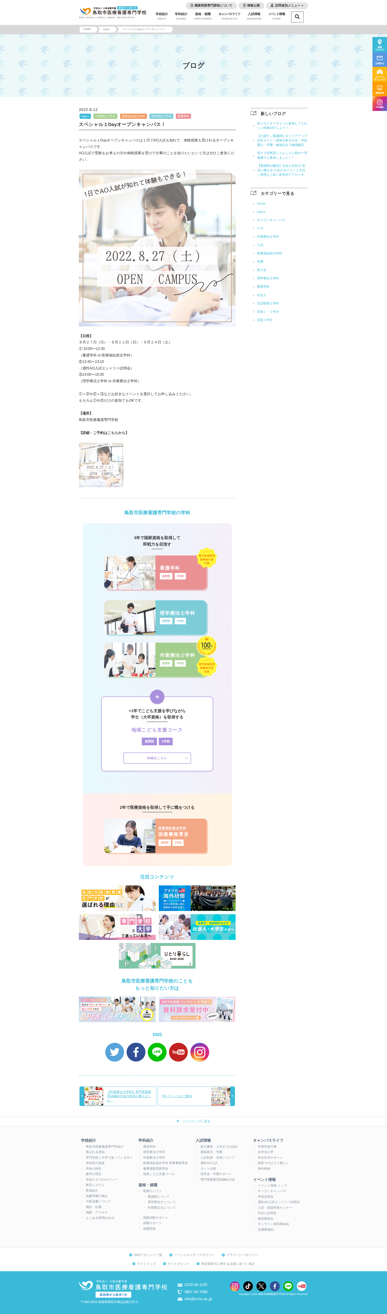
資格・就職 (203, 16)
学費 (260, 261)
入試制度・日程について (217, 1157)
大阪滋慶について (98, 1201)
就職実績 (149, 1228)
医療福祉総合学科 (133, 116)
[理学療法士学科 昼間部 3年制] (155, 633)
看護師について (159, 1196)
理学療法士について (162, 1202)
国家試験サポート (155, 1217)
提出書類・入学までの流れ (219, 1146)
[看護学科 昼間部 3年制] (155, 587)
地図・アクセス (97, 1212)
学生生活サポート (270, 1157)
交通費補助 (265, 1229)
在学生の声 (265, 1152)
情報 (276, 16)
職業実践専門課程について (213, 5)
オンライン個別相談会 (273, 1224)
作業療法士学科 (105, 116)
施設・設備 (93, 1207)
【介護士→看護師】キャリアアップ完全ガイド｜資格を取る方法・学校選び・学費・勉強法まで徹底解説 (282, 140)
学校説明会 (265, 1196)
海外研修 (264, 1168)
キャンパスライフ (268, 1140)
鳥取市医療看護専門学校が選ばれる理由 (104, 1149)
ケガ (260, 228)
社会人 (262, 295)
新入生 (262, 270)
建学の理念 (93, 1174)
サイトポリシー (178, 1264)
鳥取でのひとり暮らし (273, 1163)
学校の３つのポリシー (101, 1179)
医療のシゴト (152, 1191)
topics (85, 116)
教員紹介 (92, 1190)
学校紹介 (162, 16)
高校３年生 (265, 320)
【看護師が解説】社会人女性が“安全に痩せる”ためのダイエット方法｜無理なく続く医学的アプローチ (281, 170)
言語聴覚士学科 (268, 303)
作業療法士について (162, 1207)
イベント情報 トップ (272, 1185)
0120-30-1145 (196, 1284)
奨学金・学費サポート (216, 1174)
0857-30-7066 (196, 1292)
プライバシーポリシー (242, 1255)
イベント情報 (264, 1179)
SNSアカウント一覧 (148, 1255)
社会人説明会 (267, 1213)
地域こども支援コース (158, 1174)
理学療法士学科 (161, 116)
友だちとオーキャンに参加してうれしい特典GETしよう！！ (282, 125)
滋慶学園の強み (97, 1196)
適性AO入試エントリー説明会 (279, 1202)
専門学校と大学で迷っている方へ (109, 1157)
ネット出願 (208, 1168)
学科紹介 (181, 16)
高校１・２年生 (268, 311)
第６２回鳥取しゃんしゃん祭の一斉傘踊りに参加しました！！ (282, 155)
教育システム (95, 1185)
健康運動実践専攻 (155, 1168)
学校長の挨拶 (95, 1163)
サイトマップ (146, 1264)
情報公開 (253, 5)
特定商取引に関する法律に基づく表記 (228, 1264)
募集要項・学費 (211, 1152)
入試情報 (254, 16)
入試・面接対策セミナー (275, 1207)
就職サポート (152, 1223)
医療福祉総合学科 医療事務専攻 (165, 1163)
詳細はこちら (157, 758)
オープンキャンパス (271, 220)
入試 (260, 245)
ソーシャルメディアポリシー (194, 1255)
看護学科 (183, 116)
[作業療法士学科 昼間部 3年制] (155, 675)
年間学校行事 (267, 1146)
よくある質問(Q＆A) (100, 1218)
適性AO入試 (208, 1163)
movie (261, 203)
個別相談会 (265, 1218)
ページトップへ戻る (196, 1121)
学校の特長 (93, 1168)
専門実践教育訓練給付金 (217, 1179)
